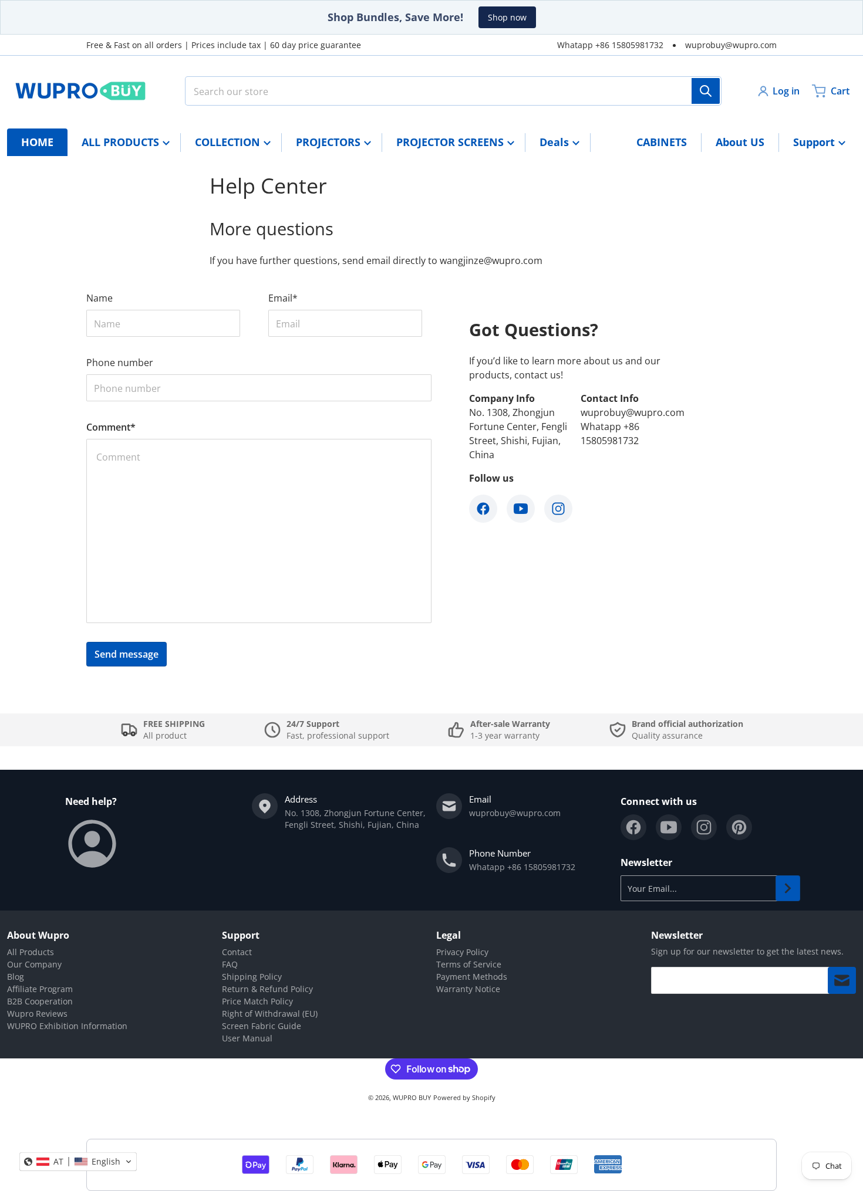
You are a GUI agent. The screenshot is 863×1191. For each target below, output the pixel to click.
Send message (127, 654)
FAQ (230, 964)
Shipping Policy (252, 976)
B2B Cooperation (40, 1001)
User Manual (247, 1038)
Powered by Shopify (464, 1097)
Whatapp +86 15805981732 (610, 44)
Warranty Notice (468, 988)
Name (99, 298)
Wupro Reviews (37, 1013)
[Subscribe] (788, 888)
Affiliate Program (40, 988)
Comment (111, 427)
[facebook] (633, 827)
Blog (15, 976)
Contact (237, 951)
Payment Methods (471, 976)
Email (283, 298)
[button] (78, 1161)
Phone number (119, 362)
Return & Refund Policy (267, 988)
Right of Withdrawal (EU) (270, 1013)
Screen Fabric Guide (261, 1025)
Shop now (507, 17)
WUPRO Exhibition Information (67, 1025)
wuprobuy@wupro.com (731, 44)
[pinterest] (739, 827)
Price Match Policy (257, 1001)
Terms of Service (468, 964)
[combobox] (453, 91)
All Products (30, 951)
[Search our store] (706, 91)
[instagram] (704, 827)
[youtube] (669, 827)
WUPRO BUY (412, 1097)
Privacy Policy (462, 951)
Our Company (34, 964)
